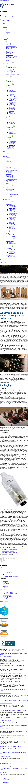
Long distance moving (11, 46)
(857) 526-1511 (3, 772)
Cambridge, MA (12, 91)
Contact (4, 582)
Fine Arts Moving (10, 52)
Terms (4, 778)
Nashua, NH (11, 132)
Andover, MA (12, 103)
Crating (7, 58)
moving (8, 303)
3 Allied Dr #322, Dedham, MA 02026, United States (12, 735)
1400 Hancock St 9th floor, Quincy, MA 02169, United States (14, 700)
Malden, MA (12, 107)
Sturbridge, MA (12, 102)
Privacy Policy (6, 779)
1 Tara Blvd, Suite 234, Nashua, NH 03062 (10, 681)
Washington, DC (9, 147)
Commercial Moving (7, 596)
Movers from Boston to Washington (10, 552)
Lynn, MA (11, 112)
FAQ (4, 587)
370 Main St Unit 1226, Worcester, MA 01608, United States (14, 717)
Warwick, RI (11, 143)
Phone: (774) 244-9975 (5, 737)
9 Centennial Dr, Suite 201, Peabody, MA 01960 (11, 673)
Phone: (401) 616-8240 (5, 693)
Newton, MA (12, 93)
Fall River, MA (12, 109)
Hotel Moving (9, 70)
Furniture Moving (10, 55)
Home (4, 23)
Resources (5, 586)
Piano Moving (6, 598)
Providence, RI (12, 142)
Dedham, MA (12, 104)
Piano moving (9, 51)
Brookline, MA (12, 96)
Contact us (8, 36)
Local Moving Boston (8, 592)
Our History (5, 581)
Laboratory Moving (10, 71)
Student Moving (9, 48)
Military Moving (9, 53)
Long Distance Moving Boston (10, 593)
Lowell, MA (11, 111)
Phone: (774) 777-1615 (5, 720)
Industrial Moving (10, 69)
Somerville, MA (12, 100)
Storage (7, 60)
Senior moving (9, 49)
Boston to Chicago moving (8, 551)
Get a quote (2, 272)
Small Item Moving (10, 57)
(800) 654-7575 (5, 20)
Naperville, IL (12, 123)
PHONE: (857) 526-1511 (6, 729)
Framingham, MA (13, 98)
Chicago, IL (11, 122)
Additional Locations (10, 148)
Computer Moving (10, 72)
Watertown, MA (12, 94)
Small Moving (6, 597)
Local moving (9, 44)
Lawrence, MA (12, 113)
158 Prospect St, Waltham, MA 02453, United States (12, 761)
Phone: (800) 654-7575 (5, 763)
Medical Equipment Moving (12, 74)
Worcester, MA (12, 105)
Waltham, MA (12, 90)
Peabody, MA (12, 99)
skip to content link (4, 0)
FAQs (7, 34)
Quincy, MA (11, 95)
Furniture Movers (7, 595)
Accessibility (6, 782)
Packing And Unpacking (11, 47)
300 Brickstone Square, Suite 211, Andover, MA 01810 (12, 665)
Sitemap (5, 780)
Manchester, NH (12, 133)
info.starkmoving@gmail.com (8, 16)
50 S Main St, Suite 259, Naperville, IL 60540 (10, 746)
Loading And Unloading (11, 56)
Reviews (8, 32)
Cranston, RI (11, 146)
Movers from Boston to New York (9, 549)
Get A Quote (3, 262)
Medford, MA (12, 108)
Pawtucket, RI (12, 145)
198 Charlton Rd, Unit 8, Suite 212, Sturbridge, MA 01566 (13, 710)
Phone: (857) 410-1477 (5, 656)
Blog (7, 33)
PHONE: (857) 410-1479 (6, 703)
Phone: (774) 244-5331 (5, 756)
